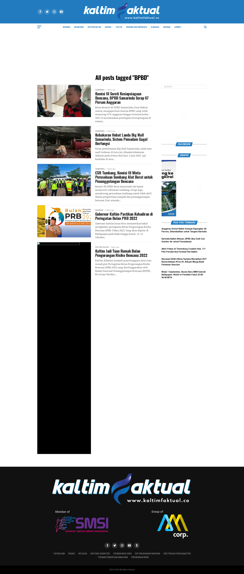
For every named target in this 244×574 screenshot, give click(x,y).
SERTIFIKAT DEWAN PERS (100, 553)
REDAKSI (71, 553)
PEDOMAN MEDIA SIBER (122, 553)
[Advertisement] (122, 51)
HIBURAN (166, 26)
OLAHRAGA (155, 26)
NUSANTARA (79, 26)
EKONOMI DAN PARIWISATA (136, 26)
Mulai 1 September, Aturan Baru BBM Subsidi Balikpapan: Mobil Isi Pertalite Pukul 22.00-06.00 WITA (184, 275)
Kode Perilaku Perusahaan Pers (177, 553)
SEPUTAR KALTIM (94, 26)
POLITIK (119, 26)
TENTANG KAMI (59, 553)
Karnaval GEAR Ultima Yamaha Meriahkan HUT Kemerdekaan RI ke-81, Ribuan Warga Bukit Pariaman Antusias (184, 262)
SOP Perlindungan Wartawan (147, 553)
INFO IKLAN (82, 553)
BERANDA (66, 26)
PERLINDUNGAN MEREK (140, 557)
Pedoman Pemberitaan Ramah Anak (113, 557)
